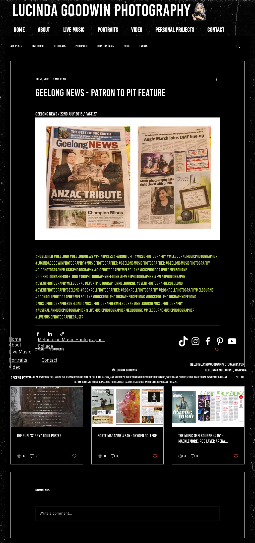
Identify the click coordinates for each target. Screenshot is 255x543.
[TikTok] (183, 341)
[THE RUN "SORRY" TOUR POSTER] (47, 407)
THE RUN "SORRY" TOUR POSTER (39, 435)
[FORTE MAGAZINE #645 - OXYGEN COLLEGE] (128, 407)
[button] (175, 29)
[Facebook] (207, 341)
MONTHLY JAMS (105, 46)
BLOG (126, 46)
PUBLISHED (81, 46)
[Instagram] (195, 341)
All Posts (16, 46)
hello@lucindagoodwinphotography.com (217, 364)
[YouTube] (232, 341)
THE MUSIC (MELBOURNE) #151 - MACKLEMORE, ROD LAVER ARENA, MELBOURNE (202, 438)
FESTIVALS (59, 46)
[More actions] (217, 79)
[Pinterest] (220, 341)
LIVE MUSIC (38, 46)
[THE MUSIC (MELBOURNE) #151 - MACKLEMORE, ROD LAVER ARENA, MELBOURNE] (208, 407)
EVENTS (143, 46)
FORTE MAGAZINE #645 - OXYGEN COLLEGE (127, 435)
